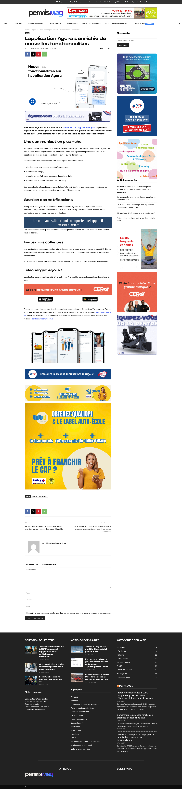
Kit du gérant (61, 2)
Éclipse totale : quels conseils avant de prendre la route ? (136, 219)
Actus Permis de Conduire (35, 701)
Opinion (18, 24)
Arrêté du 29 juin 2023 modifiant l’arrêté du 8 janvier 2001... (96, 649)
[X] (33, 54)
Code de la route (32, 704)
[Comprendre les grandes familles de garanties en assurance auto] (31, 667)
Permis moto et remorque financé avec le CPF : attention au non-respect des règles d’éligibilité (44, 527)
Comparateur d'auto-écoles (36, 699)
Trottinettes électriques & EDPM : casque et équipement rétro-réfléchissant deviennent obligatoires (134, 189)
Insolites (140, 2)
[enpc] (68, 116)
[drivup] (68, 222)
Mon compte (76, 730)
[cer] (68, 289)
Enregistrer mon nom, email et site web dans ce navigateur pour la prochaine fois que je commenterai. (69, 613)
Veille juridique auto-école (81, 749)
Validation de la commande (82, 745)
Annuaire (99, 2)
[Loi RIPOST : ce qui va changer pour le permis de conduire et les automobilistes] (31, 680)
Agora (34, 30)
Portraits (107, 2)
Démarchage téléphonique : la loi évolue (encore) (136, 213)
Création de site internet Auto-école (85, 704)
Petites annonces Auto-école (37, 707)
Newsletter (75, 734)
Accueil (27, 30)
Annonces (72, 24)
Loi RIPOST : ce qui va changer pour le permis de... (50, 679)
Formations (143, 24)
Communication (35, 24)
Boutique (74, 700)
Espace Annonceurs (79, 719)
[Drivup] (137, 74)
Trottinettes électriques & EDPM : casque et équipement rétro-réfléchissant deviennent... (51, 652)
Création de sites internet (35, 709)
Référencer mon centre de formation (86, 741)
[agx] (137, 159)
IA (106, 24)
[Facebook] (27, 54)
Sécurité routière (91, 24)
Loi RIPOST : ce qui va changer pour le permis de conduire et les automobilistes (135, 206)
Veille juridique (130, 2)
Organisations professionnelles (81, 2)
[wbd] (68, 393)
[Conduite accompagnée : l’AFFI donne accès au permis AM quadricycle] (77, 677)
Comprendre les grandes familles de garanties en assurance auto (136, 198)
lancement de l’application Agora (79, 127)
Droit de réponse (78, 715)
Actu (6, 24)
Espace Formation (78, 723)
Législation (117, 2)
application (43, 496)
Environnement (119, 24)
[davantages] (137, 249)
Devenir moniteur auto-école (82, 708)
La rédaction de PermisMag (38, 48)
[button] (179, 24)
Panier (73, 738)
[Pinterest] (38, 54)
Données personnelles (80, 712)
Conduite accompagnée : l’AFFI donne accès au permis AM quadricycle (97, 677)
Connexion (149, 2)
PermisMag (126, 686)
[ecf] (68, 374)
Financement (55, 24)
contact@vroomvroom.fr (42, 319)
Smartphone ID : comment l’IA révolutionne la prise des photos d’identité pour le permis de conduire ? (92, 529)
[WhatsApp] (44, 54)
